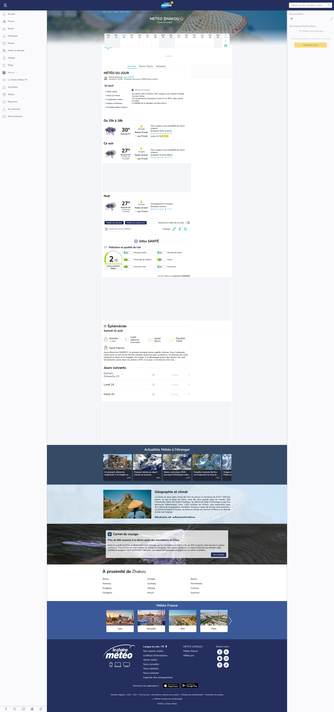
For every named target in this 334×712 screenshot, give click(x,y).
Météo (104, 12)
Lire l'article (218, 554)
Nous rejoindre (151, 668)
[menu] (6, 5)
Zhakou (127, 12)
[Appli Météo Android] (189, 686)
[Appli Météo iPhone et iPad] (171, 686)
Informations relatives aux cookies (165, 694)
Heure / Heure (146, 66)
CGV (135, 694)
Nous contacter (151, 673)
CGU (129, 694)
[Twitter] (226, 652)
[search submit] (329, 5)
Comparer (161, 66)
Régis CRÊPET (128, 77)
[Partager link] (174, 229)
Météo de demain (114, 222)
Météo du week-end (136, 222)
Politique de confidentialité (192, 694)
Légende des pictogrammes (158, 677)
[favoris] (181, 19)
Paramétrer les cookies (214, 695)
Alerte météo (150, 659)
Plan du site (144, 694)
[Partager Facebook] (179, 229)
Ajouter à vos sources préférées (120, 229)
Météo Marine (190, 651)
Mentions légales (117, 694)
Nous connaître (151, 664)
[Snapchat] (219, 658)
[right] (229, 465)
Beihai (122, 12)
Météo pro (188, 655)
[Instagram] (226, 658)
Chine (110, 12)
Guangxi (115, 12)
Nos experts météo (153, 651)
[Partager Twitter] (185, 229)
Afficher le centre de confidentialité (168, 699)
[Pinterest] (219, 665)
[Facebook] (219, 652)
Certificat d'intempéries (155, 655)
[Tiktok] (226, 665)
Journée (132, 66)
